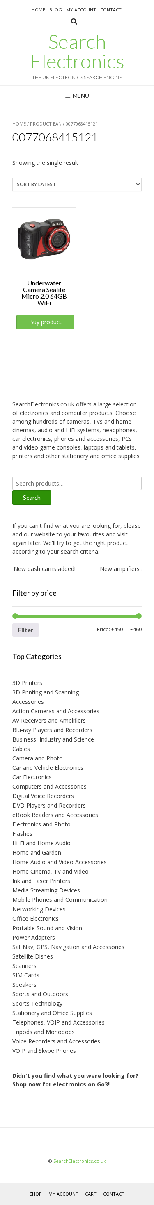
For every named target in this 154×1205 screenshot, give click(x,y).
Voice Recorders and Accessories (56, 1041)
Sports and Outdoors (40, 994)
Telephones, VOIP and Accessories (58, 1022)
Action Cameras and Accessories (55, 711)
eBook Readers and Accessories (55, 815)
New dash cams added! (41, 569)
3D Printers (27, 683)
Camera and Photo (37, 758)
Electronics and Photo (41, 824)
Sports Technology (37, 1003)
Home (38, 10)
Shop (36, 1194)
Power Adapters (33, 937)
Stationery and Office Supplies (52, 1013)
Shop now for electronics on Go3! (61, 1084)
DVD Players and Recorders (49, 805)
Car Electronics (32, 777)
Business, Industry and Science (53, 739)
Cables (21, 749)
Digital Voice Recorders (43, 796)
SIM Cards (25, 975)
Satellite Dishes (32, 956)
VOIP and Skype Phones (44, 1050)
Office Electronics (35, 918)
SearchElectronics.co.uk (79, 1161)
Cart (91, 1194)
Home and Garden (36, 852)
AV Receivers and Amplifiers (49, 720)
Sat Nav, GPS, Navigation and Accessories (68, 947)
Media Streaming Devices (46, 890)
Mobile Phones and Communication (60, 900)
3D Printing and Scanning (45, 692)
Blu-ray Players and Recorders (52, 730)
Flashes (22, 834)
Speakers (24, 984)
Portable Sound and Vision (47, 928)
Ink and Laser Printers (41, 881)
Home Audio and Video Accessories (59, 862)
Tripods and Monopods (43, 1032)
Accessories (28, 701)
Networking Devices (39, 909)
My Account (81, 10)
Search (32, 497)
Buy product (45, 322)
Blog (55, 10)
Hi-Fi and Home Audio (41, 843)
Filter (25, 629)
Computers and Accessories (49, 786)
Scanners (24, 966)
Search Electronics (77, 51)
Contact (111, 10)
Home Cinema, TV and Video (50, 871)
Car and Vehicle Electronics (47, 767)
